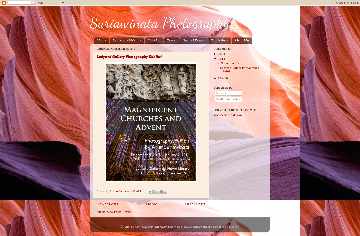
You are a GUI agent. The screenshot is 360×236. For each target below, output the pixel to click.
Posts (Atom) (122, 211)
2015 (221, 58)
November (228, 63)
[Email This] (151, 192)
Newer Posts (107, 204)
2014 (221, 78)
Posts (222, 92)
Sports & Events (194, 40)
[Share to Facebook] (161, 192)
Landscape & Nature (127, 40)
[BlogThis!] (154, 192)
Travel (172, 40)
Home (101, 40)
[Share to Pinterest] (165, 192)
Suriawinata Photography (160, 22)
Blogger (234, 226)
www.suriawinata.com (228, 114)
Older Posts (195, 204)
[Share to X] (158, 192)
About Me (242, 40)
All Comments (228, 99)
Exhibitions (219, 40)
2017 (221, 53)
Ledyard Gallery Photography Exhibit (129, 57)
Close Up (154, 40)
